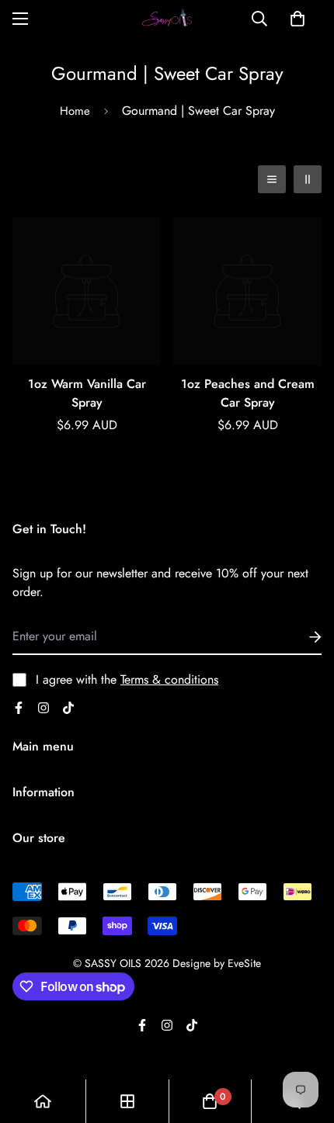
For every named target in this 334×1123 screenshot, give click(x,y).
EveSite (244, 963)
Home (75, 111)
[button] (297, 18)
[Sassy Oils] (167, 19)
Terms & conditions (169, 679)
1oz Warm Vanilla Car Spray (87, 393)
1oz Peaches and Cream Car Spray (248, 393)
